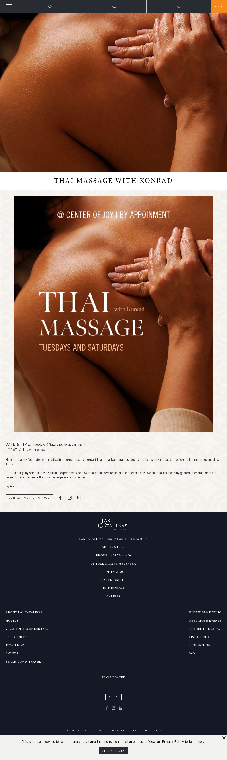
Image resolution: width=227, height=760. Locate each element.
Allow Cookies (113, 751)
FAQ (192, 653)
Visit (219, 6)
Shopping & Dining (205, 612)
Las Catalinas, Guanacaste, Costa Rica (113, 539)
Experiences (16, 637)
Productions (201, 645)
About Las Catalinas (24, 612)
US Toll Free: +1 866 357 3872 (113, 564)
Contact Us (113, 572)
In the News (113, 588)
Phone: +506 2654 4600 (113, 555)
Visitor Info (200, 637)
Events (12, 653)
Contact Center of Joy (29, 498)
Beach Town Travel (23, 661)
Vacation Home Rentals (27, 629)
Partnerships (113, 580)
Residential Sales (204, 629)
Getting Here (113, 547)
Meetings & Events (205, 620)
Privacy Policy (173, 742)
